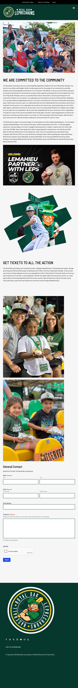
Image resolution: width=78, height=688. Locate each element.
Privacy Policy (50, 654)
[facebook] (6, 639)
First (4, 477)
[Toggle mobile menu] (74, 8)
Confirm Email (43, 491)
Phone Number (7, 503)
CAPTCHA (5, 546)
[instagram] (17, 639)
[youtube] (21, 639)
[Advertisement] (39, 575)
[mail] (24, 639)
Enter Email (6, 491)
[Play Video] (39, 165)
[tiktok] (10, 639)
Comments (9, 514)
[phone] (28, 639)
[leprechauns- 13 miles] (38, 193)
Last (41, 477)
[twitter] (13, 639)
